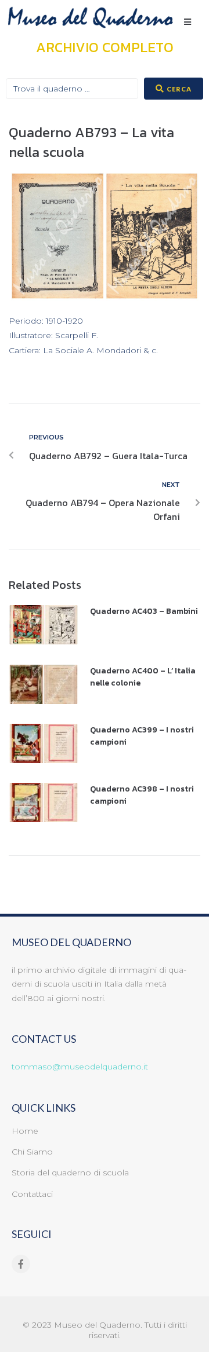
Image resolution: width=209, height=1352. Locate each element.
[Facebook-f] (21, 1264)
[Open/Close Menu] (187, 22)
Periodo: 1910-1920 (46, 321)
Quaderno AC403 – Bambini (144, 611)
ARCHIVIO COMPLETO (105, 47)
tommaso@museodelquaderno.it (80, 1066)
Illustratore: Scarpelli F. (53, 335)
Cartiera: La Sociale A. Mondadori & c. (83, 350)
